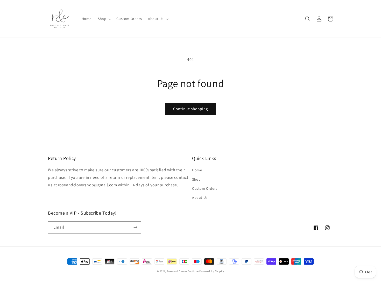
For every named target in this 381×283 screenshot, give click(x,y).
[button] (104, 18)
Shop (196, 179)
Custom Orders (204, 188)
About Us (200, 197)
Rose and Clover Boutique (183, 271)
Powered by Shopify (211, 271)
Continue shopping (190, 108)
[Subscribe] (135, 227)
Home (197, 170)
